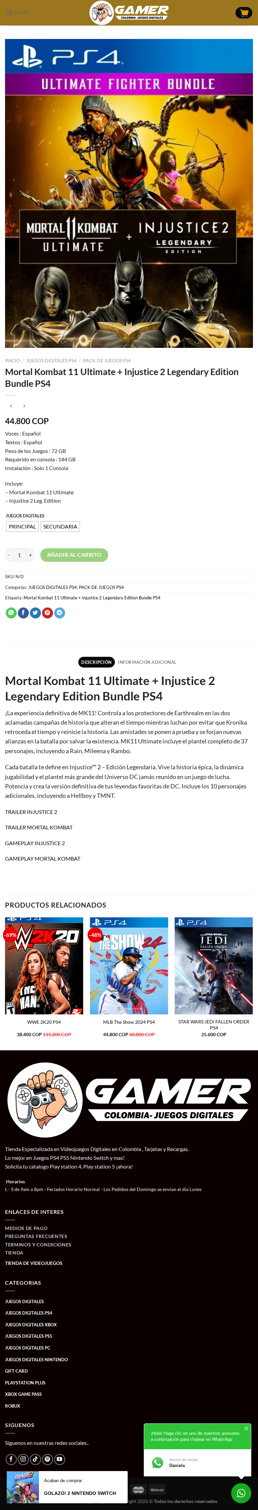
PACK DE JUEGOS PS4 (107, 360)
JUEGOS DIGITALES (25, 516)
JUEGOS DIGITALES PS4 (51, 360)
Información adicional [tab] (147, 662)
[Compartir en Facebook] (23, 613)
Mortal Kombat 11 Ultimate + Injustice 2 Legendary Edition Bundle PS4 (92, 597)
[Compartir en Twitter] (35, 613)
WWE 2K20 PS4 (44, 1022)
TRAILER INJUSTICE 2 (31, 812)
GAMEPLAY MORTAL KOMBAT (42, 858)
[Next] (253, 983)
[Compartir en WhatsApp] (11, 613)
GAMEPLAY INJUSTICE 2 (35, 843)
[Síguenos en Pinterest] (47, 1459)
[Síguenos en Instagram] (23, 1459)
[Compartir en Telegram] (59, 613)
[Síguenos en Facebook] (11, 1459)
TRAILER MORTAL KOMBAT (39, 827)
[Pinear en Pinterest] (47, 613)
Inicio (12, 360)
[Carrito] (243, 13)
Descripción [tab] (96, 662)
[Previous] (5, 983)
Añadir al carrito (74, 555)
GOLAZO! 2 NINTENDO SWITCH (80, 1493)
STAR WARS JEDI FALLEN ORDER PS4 (213, 1025)
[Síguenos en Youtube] (59, 1459)
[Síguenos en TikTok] (35, 1459)
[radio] (22, 526)
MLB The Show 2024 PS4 (129, 1022)
